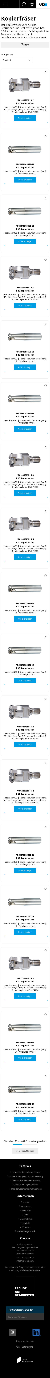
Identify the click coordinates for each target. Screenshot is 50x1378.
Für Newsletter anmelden (20, 1310)
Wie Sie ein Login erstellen (26, 1184)
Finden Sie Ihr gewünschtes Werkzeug (26, 1176)
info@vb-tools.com (25, 1261)
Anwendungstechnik (26, 1231)
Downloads (26, 1206)
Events (26, 1202)
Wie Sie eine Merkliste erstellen (26, 1180)
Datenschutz (27, 1346)
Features (26, 1227)
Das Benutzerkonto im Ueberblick (26, 1189)
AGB (18, 1346)
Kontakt (26, 1223)
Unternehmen (26, 1219)
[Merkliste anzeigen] (32, 4)
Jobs (26, 1214)
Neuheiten (26, 1210)
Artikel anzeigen (25, 118)
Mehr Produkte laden (25, 1151)
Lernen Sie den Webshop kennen (26, 1172)
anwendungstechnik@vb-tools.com (24, 1270)
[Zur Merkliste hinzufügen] (45, 72)
